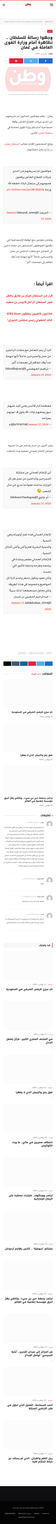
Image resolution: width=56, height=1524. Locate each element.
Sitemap (36, 1513)
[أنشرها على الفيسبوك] (46, 60)
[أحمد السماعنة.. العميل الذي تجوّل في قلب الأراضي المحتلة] (28, 1381)
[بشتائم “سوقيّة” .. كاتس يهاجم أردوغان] (28, 1225)
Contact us (45, 1513)
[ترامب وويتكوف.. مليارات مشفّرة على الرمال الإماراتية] (28, 1172)
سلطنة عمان (46, 133)
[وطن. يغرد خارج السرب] (28, 4)
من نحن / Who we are (24, 1513)
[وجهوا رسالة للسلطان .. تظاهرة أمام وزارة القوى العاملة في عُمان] (28, 79)
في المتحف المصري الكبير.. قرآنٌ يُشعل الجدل (29, 1041)
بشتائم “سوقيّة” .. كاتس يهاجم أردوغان (29, 1248)
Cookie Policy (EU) (9, 1513)
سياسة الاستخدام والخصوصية (26, 1517)
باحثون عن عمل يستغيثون (36, 653)
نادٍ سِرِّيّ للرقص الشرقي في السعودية (32, 712)
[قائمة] (51, 5)
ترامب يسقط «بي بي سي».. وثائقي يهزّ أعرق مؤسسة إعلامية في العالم (28, 799)
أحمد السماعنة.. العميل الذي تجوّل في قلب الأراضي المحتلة (30, 1407)
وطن (51, 53)
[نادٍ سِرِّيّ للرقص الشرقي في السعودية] (28, 693)
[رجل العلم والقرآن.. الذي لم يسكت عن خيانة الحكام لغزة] (28, 1434)
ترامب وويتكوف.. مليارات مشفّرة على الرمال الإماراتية (31, 1197)
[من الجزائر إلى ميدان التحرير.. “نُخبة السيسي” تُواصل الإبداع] (28, 1328)
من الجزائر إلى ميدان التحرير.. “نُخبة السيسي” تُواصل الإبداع (32, 1353)
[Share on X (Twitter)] (31, 60)
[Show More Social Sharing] (6, 60)
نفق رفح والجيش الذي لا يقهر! (36, 755)
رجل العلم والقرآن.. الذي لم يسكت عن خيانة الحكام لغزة (30, 1460)
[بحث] (4, 5)
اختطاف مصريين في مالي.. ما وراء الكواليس (32, 1144)
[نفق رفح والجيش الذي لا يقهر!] (28, 736)
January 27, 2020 (41, 375)
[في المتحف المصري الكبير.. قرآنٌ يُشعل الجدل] (28, 1015)
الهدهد (33, 21)
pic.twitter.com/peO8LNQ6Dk (25, 189)
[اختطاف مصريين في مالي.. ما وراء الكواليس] (28, 1118)
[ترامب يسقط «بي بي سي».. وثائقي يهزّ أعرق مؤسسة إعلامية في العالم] (28, 779)
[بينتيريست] (16, 60)
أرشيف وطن (39, 21)
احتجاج (49, 653)
